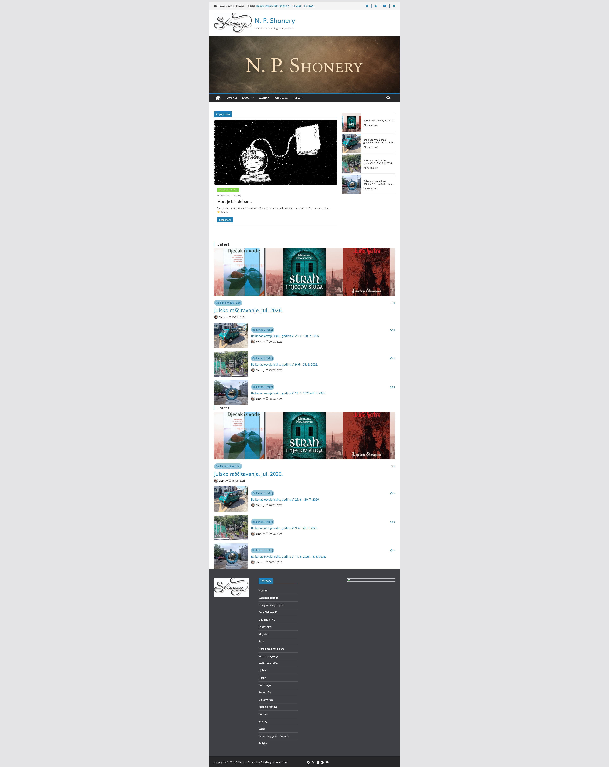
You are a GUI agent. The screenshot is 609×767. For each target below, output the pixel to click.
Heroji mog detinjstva (271, 648)
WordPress (281, 762)
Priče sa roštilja (268, 707)
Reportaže (265, 692)
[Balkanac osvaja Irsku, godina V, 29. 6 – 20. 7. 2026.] (351, 143)
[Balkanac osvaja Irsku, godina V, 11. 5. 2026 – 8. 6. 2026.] (351, 184)
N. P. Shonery (275, 20)
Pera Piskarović (268, 612)
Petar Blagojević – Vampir (274, 736)
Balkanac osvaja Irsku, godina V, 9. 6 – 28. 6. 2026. (282, 5)
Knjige (296, 97)
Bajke (262, 728)
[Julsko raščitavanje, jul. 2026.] (351, 122)
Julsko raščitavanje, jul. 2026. (378, 120)
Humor (263, 590)
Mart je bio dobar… (234, 201)
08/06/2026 (372, 188)
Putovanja (265, 685)
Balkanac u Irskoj (262, 329)
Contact (232, 97)
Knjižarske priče (268, 663)
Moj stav (264, 634)
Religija (263, 743)
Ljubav (263, 670)
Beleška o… (281, 97)
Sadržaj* (264, 97)
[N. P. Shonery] (217, 97)
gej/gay (263, 721)
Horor (262, 678)
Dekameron (266, 699)
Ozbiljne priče (267, 619)
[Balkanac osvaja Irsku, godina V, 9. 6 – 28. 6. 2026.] (351, 163)
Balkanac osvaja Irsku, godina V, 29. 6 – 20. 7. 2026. (378, 141)
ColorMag (266, 762)
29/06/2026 (372, 167)
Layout (246, 97)
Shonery (237, 195)
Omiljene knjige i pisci (228, 190)
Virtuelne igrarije (268, 656)
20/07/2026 (372, 147)
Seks (261, 641)
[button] (252, 98)
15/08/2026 (372, 125)
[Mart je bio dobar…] (275, 152)
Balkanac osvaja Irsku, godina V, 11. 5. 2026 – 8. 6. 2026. (377, 182)
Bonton (263, 714)
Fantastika (265, 627)
